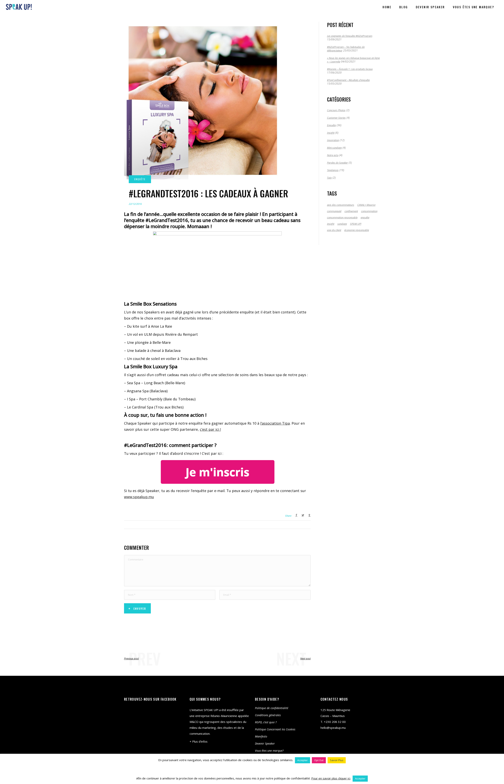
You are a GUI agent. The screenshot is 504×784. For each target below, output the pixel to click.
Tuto (329, 177)
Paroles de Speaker (337, 162)
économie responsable (356, 230)
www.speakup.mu (139, 496)
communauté (334, 211)
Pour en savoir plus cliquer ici (330, 778)
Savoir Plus (336, 760)
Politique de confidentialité (271, 708)
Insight (330, 132)
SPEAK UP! (355, 224)
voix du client (334, 230)
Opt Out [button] (318, 760)
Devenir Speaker (265, 743)
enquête (365, 217)
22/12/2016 (135, 204)
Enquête (331, 125)
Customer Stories (336, 117)
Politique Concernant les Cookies (275, 729)
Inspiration (333, 140)
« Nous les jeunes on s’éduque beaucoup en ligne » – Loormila (353, 59)
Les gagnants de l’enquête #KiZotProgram (349, 36)
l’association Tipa (275, 423)
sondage (342, 224)
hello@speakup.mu (333, 728)
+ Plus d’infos (199, 741)
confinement (351, 211)
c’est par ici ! (210, 429)
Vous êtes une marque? (269, 750)
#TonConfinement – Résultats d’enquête (348, 80)
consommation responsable (342, 217)
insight (330, 224)
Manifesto (261, 736)
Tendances (333, 170)
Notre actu (332, 155)
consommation (369, 211)
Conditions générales (268, 715)
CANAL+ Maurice (366, 205)
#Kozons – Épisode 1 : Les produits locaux (350, 69)
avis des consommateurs (340, 205)
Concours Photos (336, 110)
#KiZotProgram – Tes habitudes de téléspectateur (346, 48)
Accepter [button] (302, 760)
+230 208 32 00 (335, 722)
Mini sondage (334, 147)
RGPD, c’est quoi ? (266, 722)
